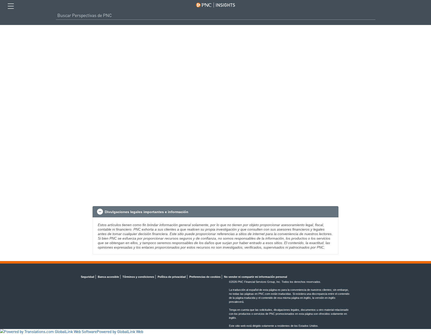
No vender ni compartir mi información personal (255, 276)
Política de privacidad (172, 276)
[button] (215, 212)
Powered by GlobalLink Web (120, 332)
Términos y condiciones (138, 276)
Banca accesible (108, 276)
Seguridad (87, 276)
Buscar (373, 15)
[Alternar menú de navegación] (11, 6)
